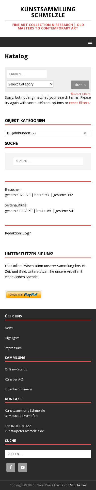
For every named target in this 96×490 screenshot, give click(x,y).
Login (27, 233)
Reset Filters (82, 94)
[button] (89, 41)
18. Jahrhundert (21, 133)
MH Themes (78, 485)
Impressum (13, 348)
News (9, 328)
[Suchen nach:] (27, 74)
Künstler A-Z (14, 379)
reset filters (79, 102)
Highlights (12, 338)
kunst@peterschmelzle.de (24, 431)
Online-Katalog (16, 369)
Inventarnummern (18, 389)
